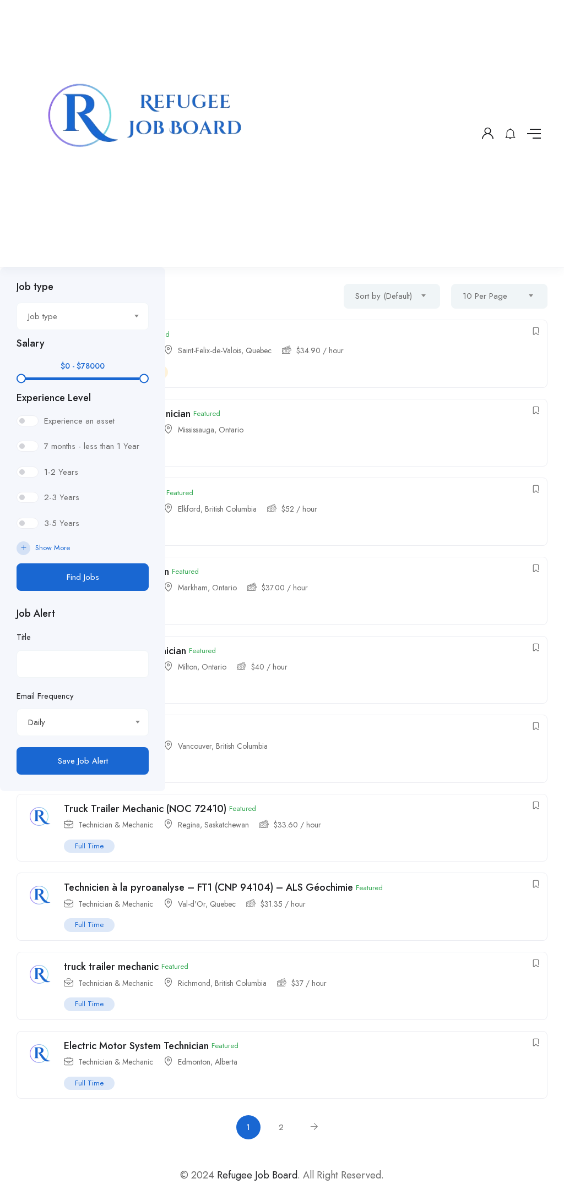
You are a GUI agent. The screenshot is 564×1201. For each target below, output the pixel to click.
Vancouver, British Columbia (223, 746)
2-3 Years (61, 497)
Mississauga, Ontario (210, 429)
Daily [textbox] (36, 722)
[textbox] (75, 316)
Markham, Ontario (207, 587)
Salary (31, 343)
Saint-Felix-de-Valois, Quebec (225, 350)
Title (24, 637)
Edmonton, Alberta (207, 1061)
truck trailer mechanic (111, 966)
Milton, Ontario (202, 666)
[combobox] (83, 316)
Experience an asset (79, 421)
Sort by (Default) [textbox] (383, 296)
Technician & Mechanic (115, 983)
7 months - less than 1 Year (91, 446)
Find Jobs (83, 577)
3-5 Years (61, 523)
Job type (35, 287)
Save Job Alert (83, 761)
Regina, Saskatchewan (213, 824)
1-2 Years (61, 472)
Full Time (89, 1004)
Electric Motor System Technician (136, 1046)
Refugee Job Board (257, 1175)
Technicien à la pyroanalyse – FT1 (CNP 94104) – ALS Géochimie (208, 887)
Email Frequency (45, 696)
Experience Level (54, 398)
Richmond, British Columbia (222, 983)
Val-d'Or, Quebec (207, 903)
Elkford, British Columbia (217, 508)
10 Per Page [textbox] (485, 296)
